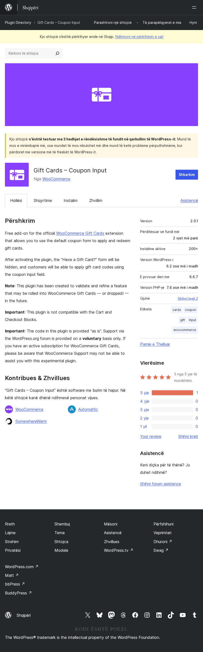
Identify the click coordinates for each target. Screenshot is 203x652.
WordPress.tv (118, 550)
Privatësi (13, 550)
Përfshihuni (163, 524)
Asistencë (189, 200)
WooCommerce (56, 178)
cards (177, 310)
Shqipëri (24, 615)
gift (182, 320)
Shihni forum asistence (160, 483)
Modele (61, 550)
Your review (150, 436)
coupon (190, 310)
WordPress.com (22, 566)
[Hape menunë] (195, 7)
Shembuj (62, 524)
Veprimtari (162, 532)
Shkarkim (187, 174)
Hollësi (16, 200)
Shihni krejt (188, 436)
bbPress (15, 584)
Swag (161, 550)
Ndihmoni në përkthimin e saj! (139, 36)
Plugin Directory (18, 22)
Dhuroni (162, 541)
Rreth (10, 524)
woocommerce (185, 330)
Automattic (88, 409)
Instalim (70, 200)
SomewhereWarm (31, 421)
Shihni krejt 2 (188, 298)
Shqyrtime (43, 200)
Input (192, 320)
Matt (12, 575)
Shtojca (61, 541)
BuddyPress (18, 592)
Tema (59, 532)
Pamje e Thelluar (155, 344)
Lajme (10, 532)
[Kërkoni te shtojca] (57, 53)
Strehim (12, 541)
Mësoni (110, 524)
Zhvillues (111, 541)
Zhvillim (95, 200)
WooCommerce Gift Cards (80, 233)
